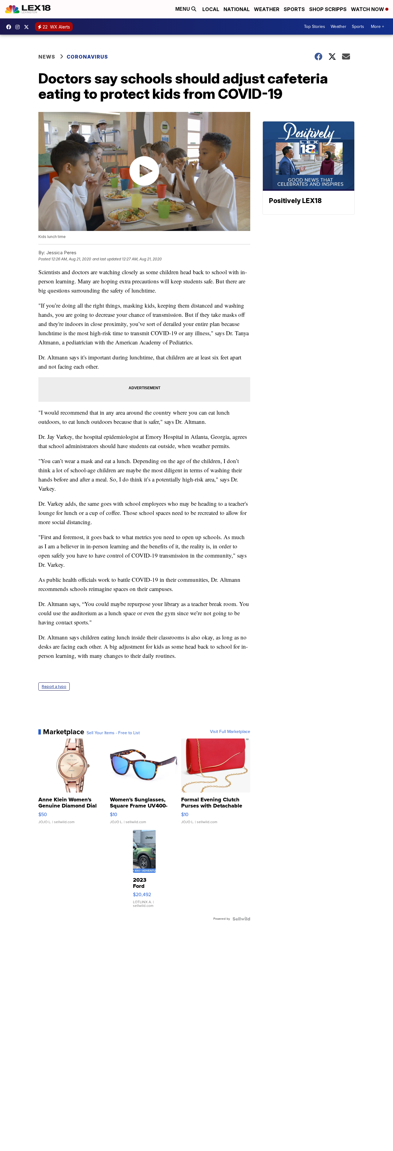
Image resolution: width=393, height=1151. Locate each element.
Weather (266, 9)
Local (210, 9)
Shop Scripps (328, 9)
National (237, 9)
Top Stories (314, 26)
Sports (294, 9)
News (46, 57)
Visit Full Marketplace (230, 732)
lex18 (10, 27)
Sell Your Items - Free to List (113, 733)
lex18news (28, 27)
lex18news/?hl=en (19, 27)
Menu (183, 9)
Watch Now (368, 9)
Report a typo (54, 686)
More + (377, 26)
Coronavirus (87, 57)
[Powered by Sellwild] (241, 919)
